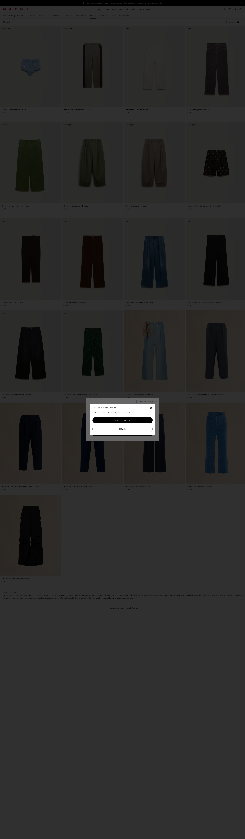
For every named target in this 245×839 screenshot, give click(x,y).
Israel (122, 429)
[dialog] (122, 419)
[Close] (151, 408)
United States (122, 420)
